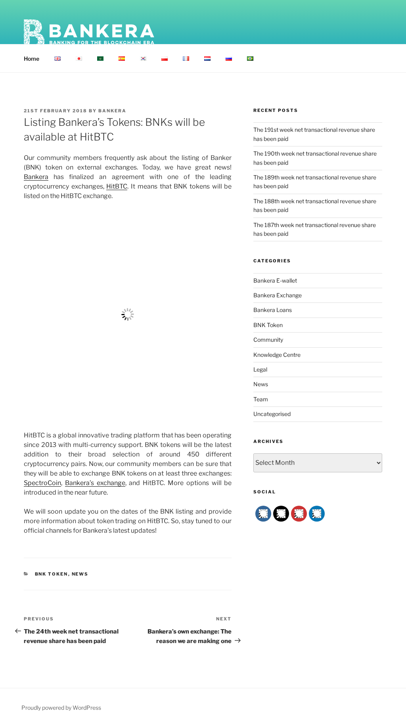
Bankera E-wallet (275, 280)
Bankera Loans (272, 309)
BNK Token (51, 574)
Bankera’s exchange (95, 483)
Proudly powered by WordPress (61, 707)
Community (268, 339)
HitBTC (116, 186)
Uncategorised (272, 413)
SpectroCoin (42, 483)
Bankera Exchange (277, 295)
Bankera (112, 111)
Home (31, 58)
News (80, 574)
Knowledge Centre (277, 354)
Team (260, 399)
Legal (260, 369)
